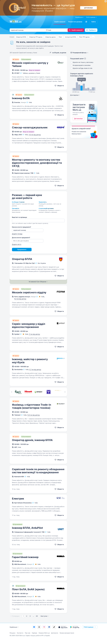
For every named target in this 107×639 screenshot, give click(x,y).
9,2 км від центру (20, 299)
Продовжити (21, 249)
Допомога (54, 633)
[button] (86, 21)
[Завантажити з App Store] (62, 627)
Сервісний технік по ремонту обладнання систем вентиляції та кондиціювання (38, 471)
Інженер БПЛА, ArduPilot (27, 527)
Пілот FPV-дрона (84, 37)
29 (37, 616)
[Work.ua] (15, 21)
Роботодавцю (90, 17)
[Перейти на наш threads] (39, 627)
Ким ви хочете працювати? (21, 227)
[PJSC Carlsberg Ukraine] (18, 392)
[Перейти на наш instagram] (44, 627)
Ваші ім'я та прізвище (19, 217)
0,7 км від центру (35, 369)
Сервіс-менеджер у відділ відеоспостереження (28, 325)
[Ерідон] (38, 392)
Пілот (60, 37)
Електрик (18, 498)
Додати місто (16, 244)
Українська (13, 627)
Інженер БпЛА (21, 98)
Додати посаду (17, 234)
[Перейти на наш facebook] (34, 627)
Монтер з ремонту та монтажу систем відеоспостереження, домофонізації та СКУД (37, 162)
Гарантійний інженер (25, 557)
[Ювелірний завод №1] (59, 392)
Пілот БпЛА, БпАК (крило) (28, 589)
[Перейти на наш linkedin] (49, 627)
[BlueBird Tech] (48, 392)
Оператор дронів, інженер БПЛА (32, 440)
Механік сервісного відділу (29, 292)
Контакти (20, 633)
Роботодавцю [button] (88, 627)
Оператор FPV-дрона (35, 37)
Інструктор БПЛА (70, 37)
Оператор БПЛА (21, 37)
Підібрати (92, 30)
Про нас (27, 633)
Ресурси (12, 633)
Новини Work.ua (44, 633)
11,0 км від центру (35, 134)
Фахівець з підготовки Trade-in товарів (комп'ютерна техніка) (31, 406)
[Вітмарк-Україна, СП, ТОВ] (28, 392)
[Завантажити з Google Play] (75, 627)
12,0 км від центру (33, 415)
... (93, 37)
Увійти (93, 22)
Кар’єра (34, 633)
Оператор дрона (50, 37)
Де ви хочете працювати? (21, 237)
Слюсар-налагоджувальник (30, 127)
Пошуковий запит (77, 59)
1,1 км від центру (34, 334)
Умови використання (67, 633)
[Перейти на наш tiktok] (54, 627)
